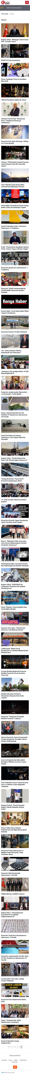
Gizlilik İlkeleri (23, 1060)
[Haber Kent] (5, 2)
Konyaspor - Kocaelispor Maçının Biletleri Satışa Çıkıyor (16, 8)
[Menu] (27, 2)
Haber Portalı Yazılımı (9, 1072)
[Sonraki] (21, 1047)
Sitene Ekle (14, 1062)
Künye (10, 1060)
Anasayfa (4, 1060)
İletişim (16, 1060)
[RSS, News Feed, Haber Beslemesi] (15, 1067)
